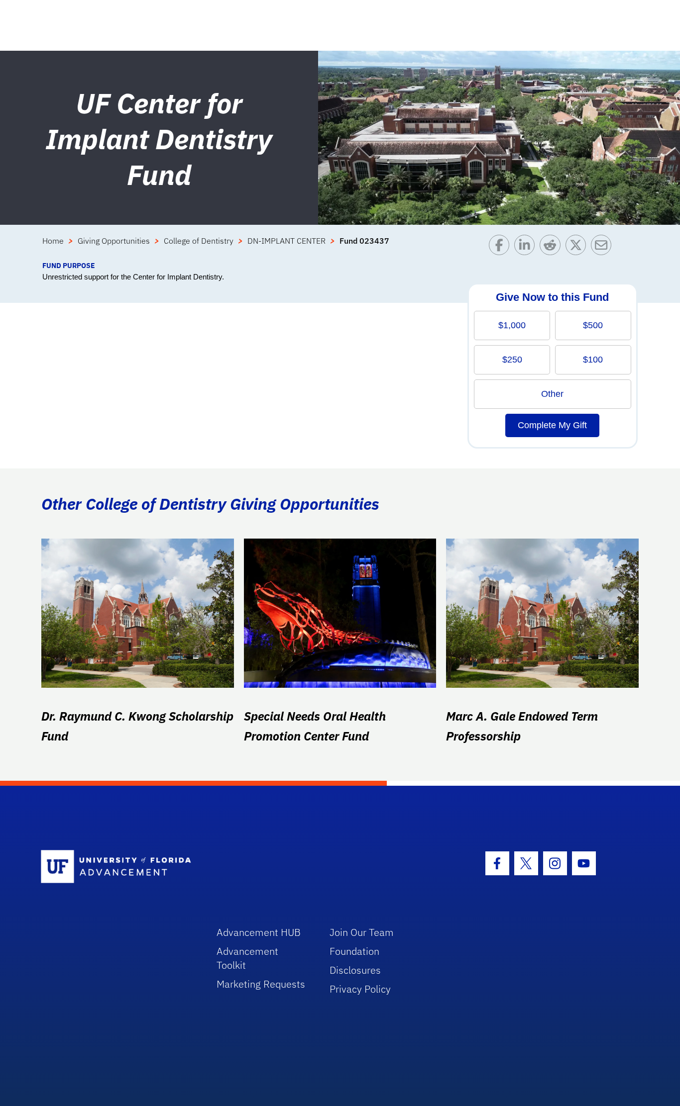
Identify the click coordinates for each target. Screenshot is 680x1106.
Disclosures (355, 970)
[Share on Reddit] (552, 247)
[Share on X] (578, 247)
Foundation (354, 951)
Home (53, 241)
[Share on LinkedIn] (527, 247)
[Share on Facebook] (501, 247)
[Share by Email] (603, 247)
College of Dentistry (198, 241)
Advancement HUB (259, 932)
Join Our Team (362, 932)
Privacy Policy (360, 989)
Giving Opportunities (114, 241)
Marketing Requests (261, 984)
